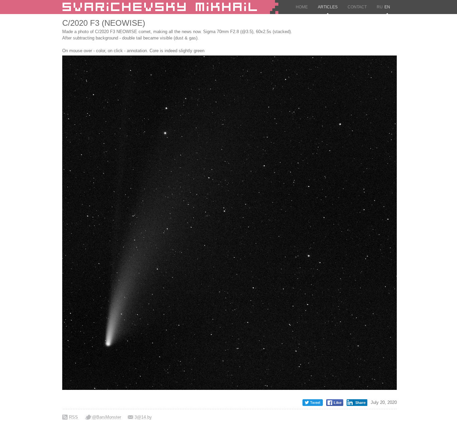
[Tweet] (312, 404)
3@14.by (143, 417)
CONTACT (357, 7)
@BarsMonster (106, 417)
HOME (302, 7)
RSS (73, 417)
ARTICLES (328, 7)
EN (387, 7)
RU (380, 7)
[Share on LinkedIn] (357, 404)
